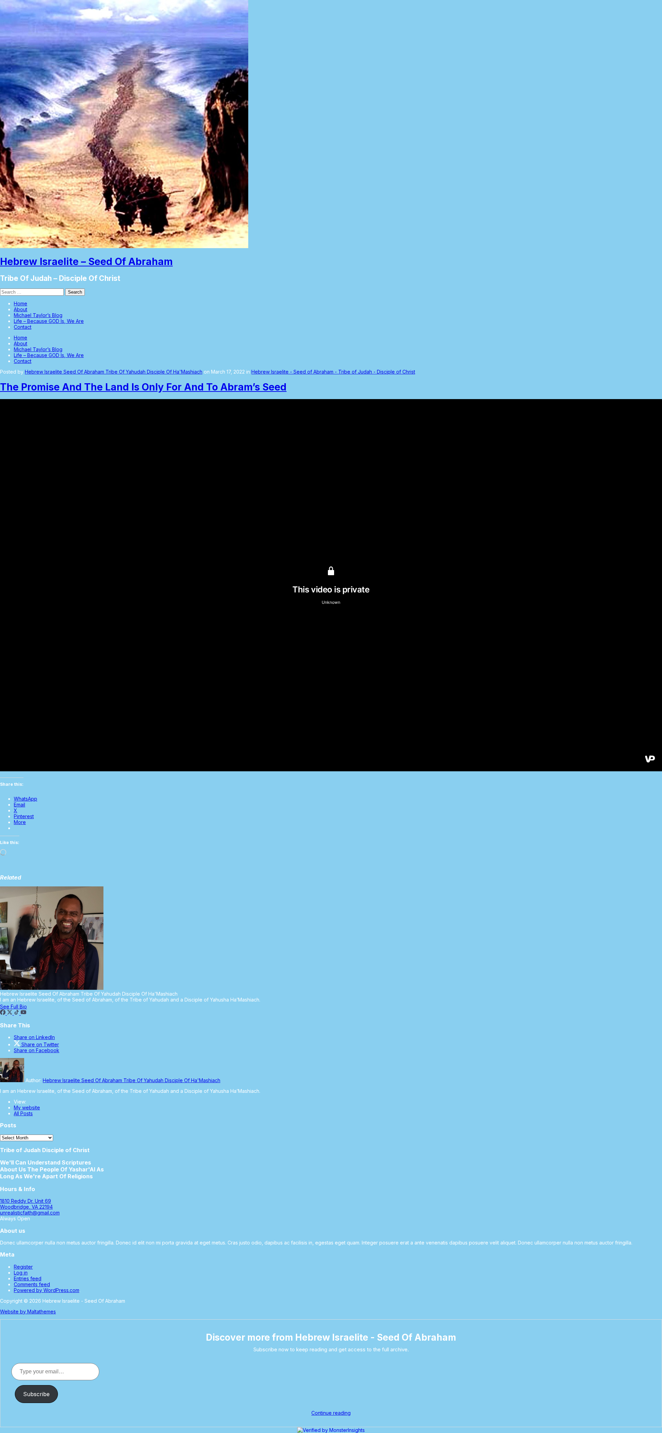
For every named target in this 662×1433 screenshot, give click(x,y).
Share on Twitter (39, 1044)
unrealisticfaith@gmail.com (30, 1213)
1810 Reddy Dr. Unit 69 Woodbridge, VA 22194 (26, 1204)
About (20, 309)
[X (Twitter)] (10, 1013)
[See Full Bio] (31, 1006)
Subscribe (36, 1394)
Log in (21, 1273)
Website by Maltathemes (28, 1311)
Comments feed (32, 1284)
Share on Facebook (36, 1050)
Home (20, 303)
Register (23, 1267)
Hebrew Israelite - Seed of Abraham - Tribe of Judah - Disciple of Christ (333, 372)
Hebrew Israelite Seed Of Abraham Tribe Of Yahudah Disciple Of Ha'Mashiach (113, 372)
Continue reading (331, 1413)
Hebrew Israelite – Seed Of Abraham (86, 261)
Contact (22, 327)
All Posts (23, 1113)
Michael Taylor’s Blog (38, 315)
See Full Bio (13, 1006)
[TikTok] (17, 1013)
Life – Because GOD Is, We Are (49, 321)
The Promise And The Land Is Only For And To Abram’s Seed (143, 387)
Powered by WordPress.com (46, 1290)
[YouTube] (23, 1013)
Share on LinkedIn (34, 1037)
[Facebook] (3, 1013)
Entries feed (27, 1278)
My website (27, 1107)
